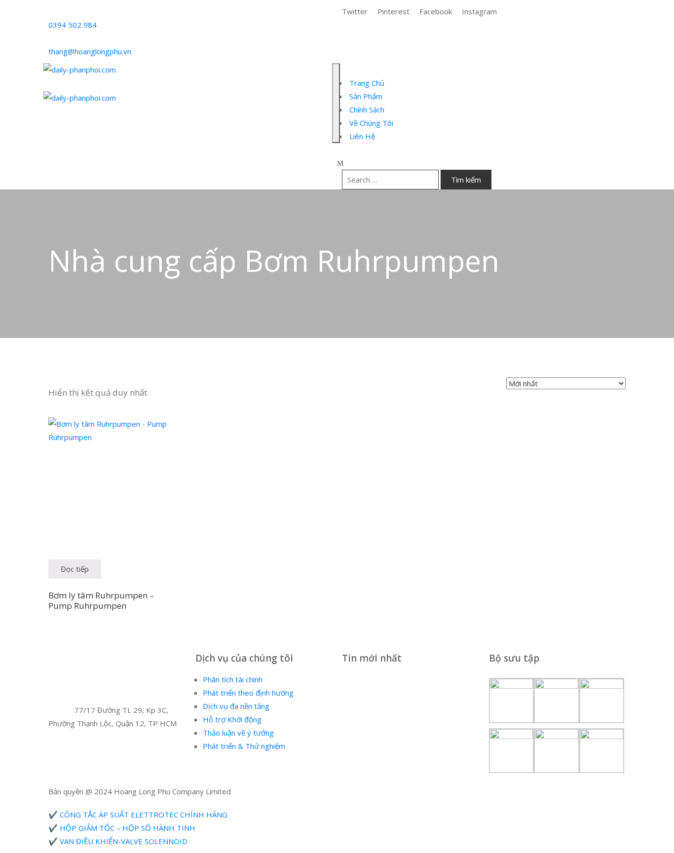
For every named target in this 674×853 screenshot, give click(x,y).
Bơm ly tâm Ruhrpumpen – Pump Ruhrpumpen (101, 600)
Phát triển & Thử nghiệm (244, 746)
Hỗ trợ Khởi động (232, 719)
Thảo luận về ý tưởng (238, 733)
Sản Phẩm (364, 96)
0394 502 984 (72, 25)
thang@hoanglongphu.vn (89, 51)
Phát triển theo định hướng (248, 693)
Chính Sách (365, 109)
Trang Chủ (365, 83)
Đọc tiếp (75, 569)
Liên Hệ (361, 136)
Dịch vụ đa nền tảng (236, 706)
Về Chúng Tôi (370, 123)
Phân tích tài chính (232, 679)
